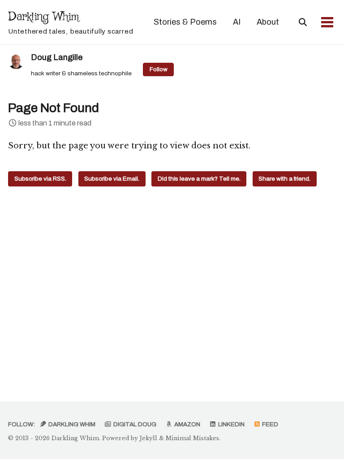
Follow (159, 69)
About (268, 21)
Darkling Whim (70, 22)
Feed (269, 424)
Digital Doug (134, 424)
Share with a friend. (284, 178)
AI (237, 21)
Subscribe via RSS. (40, 178)
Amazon (186, 424)
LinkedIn (231, 424)
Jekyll (148, 438)
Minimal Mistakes (192, 438)
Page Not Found (53, 108)
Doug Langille (56, 57)
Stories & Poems (185, 21)
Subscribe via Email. (111, 178)
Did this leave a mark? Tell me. (199, 178)
